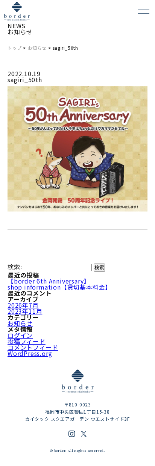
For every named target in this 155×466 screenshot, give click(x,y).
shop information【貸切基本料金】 (59, 286)
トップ (15, 47)
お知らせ (37, 47)
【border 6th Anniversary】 (49, 280)
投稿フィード (27, 341)
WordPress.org (30, 353)
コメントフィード (33, 347)
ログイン (20, 335)
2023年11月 (25, 311)
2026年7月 (23, 305)
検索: (15, 266)
